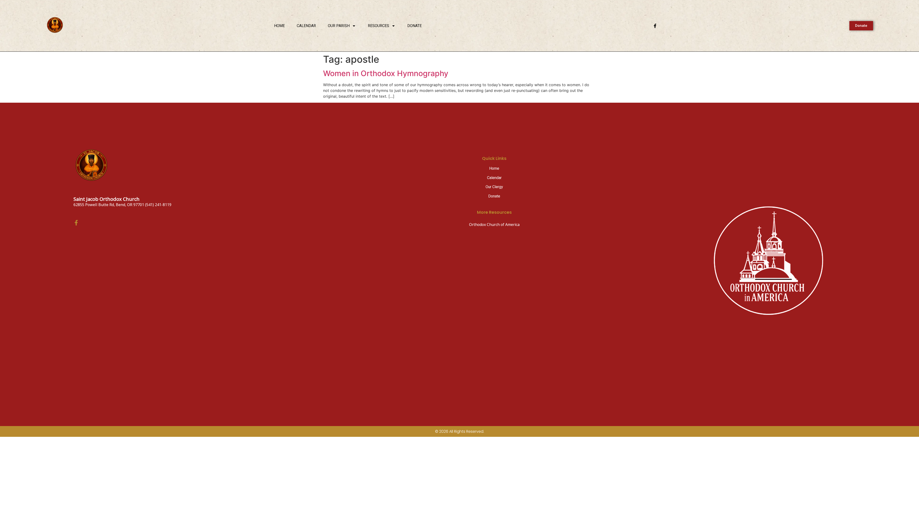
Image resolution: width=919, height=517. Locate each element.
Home (279, 25)
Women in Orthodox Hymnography (385, 73)
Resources (378, 25)
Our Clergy (494, 187)
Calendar (306, 25)
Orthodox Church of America (494, 224)
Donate (414, 25)
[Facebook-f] (655, 26)
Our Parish (339, 25)
